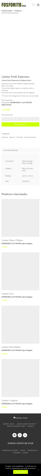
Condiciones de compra (10, 450)
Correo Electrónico (30, 137)
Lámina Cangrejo (10, 400)
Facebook (5, 137)
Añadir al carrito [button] (7, 243)
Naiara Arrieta (6, 105)
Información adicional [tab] (11, 150)
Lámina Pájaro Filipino (12, 240)
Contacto (30, 426)
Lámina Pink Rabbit (11, 347)
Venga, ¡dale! (20, 472)
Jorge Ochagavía (27, 243)
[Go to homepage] (14, 5)
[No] (38, 470)
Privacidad (16, 453)
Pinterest (19, 137)
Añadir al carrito (20, 124)
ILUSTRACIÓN (27, 102)
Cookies (25, 453)
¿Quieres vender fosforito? (26, 424)
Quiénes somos (8, 424)
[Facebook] (14, 435)
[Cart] (33, 5)
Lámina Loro (8, 293)
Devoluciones (32, 450)
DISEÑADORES (15, 102)
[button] (38, 4)
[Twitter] (25, 435)
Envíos (22, 450)
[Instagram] (20, 435)
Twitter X (12, 137)
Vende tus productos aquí (16, 426)
